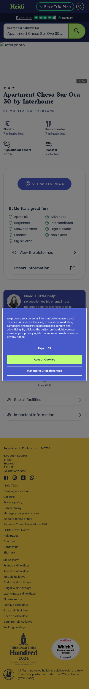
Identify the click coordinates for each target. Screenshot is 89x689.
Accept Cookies (44, 359)
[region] (44, 344)
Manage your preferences (44, 371)
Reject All (44, 348)
